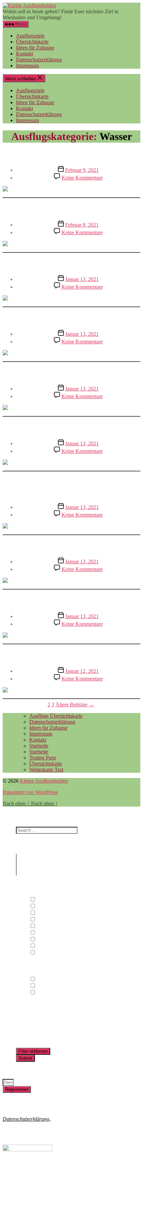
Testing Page (42, 757)
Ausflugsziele (30, 35)
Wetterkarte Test (46, 769)
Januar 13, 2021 (82, 279)
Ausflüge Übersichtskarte (55, 716)
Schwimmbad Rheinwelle (72, 318)
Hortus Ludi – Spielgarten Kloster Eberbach (71, 487)
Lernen (43, 926)
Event (42, 913)
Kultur (43, 919)
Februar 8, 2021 (82, 225)
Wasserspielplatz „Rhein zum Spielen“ (71, 600)
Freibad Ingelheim (71, 263)
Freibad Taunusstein (71, 373)
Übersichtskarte (32, 41)
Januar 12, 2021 (82, 671)
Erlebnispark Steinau (71, 655)
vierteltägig (47, 992)
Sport (41, 939)
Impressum (27, 65)
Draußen (45, 899)
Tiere (41, 946)
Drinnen (44, 906)
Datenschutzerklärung (39, 59)
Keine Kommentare (82, 177)
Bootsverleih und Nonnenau (71, 209)
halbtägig (45, 986)
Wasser (43, 953)
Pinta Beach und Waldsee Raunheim (72, 427)
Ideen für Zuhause (35, 47)
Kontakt (24, 53)
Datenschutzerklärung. (27, 1119)
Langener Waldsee (71, 154)
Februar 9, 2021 (82, 170)
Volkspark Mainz (71, 546)
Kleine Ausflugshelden (44, 781)
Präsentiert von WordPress (30, 792)
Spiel (41, 933)
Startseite (38, 745)
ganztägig (46, 979)
